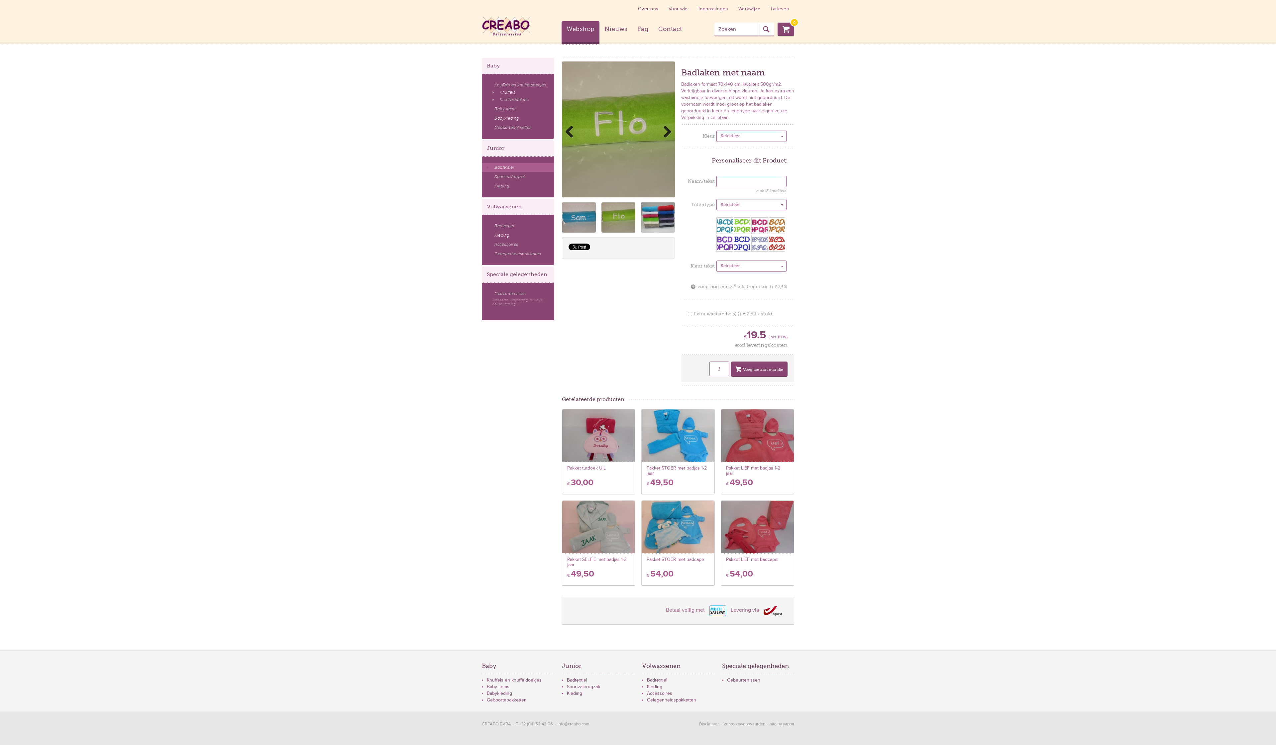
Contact (670, 29)
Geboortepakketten (513, 127)
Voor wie (678, 9)
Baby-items (505, 109)
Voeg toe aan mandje (763, 369)
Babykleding (506, 118)
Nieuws (616, 29)
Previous (572, 131)
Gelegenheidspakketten (517, 254)
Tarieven (779, 9)
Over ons (648, 9)
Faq (643, 29)
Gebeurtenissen (518, 298)
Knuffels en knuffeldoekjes (520, 85)
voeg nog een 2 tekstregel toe (742, 286)
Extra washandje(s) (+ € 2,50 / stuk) (732, 314)
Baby (493, 65)
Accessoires (506, 244)
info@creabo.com (573, 724)
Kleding (501, 186)
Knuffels (507, 92)
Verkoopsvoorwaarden (744, 724)
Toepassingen (713, 9)
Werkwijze (749, 9)
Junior (495, 148)
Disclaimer (709, 724)
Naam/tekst (701, 181)
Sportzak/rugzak (510, 176)
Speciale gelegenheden (517, 274)
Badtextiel (504, 167)
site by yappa (782, 724)
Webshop (580, 29)
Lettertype (703, 204)
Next (665, 131)
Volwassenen (504, 206)
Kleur (709, 136)
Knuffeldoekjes (514, 99)
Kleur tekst (703, 266)
